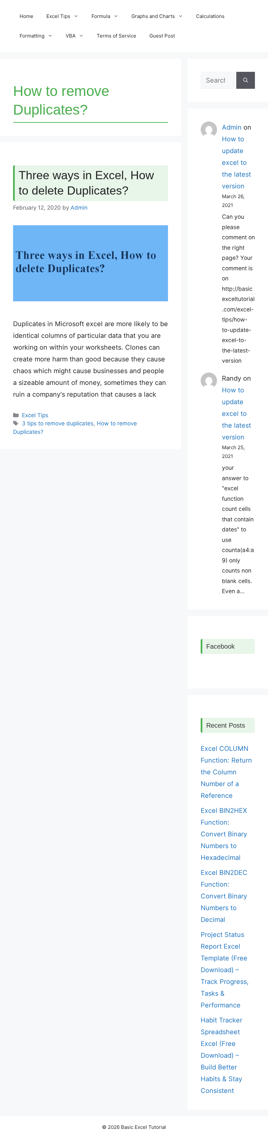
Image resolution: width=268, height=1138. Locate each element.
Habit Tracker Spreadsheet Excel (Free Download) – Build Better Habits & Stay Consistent (221, 1055)
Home (26, 16)
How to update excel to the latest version (236, 162)
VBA (70, 36)
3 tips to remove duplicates (57, 423)
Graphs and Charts (153, 16)
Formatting (32, 36)
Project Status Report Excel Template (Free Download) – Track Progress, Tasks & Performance (225, 970)
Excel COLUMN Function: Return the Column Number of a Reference (226, 772)
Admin (232, 127)
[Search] (245, 80)
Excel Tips (58, 16)
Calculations (210, 16)
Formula (101, 16)
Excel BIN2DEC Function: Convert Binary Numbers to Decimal (224, 896)
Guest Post (162, 36)
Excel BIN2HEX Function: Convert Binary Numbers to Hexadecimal (224, 834)
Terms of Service (116, 36)
